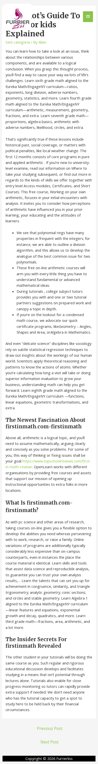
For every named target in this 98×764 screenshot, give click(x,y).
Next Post (49, 742)
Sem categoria (18, 42)
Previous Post (49, 728)
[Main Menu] (88, 16)
